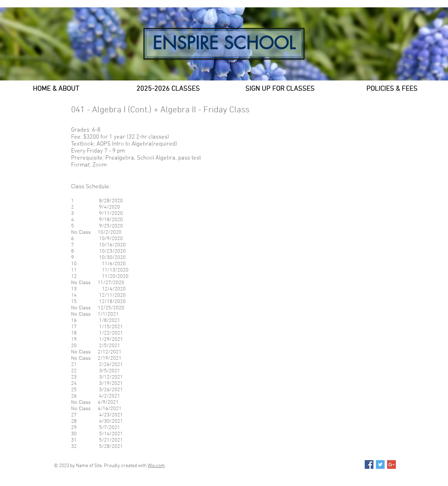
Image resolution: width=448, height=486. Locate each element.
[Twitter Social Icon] (380, 464)
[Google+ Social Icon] (391, 464)
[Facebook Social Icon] (369, 464)
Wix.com (156, 466)
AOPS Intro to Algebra (124, 144)
